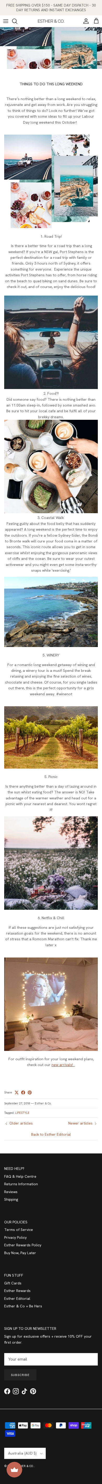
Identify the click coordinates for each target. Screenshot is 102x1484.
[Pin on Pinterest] (30, 1092)
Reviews (11, 1191)
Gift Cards (12, 1283)
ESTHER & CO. (24, 1466)
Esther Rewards (17, 1290)
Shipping (11, 1199)
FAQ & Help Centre (20, 1176)
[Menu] (6, 21)
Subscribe (20, 1375)
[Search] (17, 21)
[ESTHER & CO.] (51, 21)
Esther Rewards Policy (22, 1245)
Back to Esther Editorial (51, 1134)
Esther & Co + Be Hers (23, 1306)
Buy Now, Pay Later (20, 1252)
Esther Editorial (17, 1298)
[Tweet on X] (17, 1092)
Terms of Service (18, 1229)
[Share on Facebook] (23, 1092)
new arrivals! (63, 1064)
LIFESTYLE (22, 1113)
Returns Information (21, 1184)
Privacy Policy (15, 1237)
